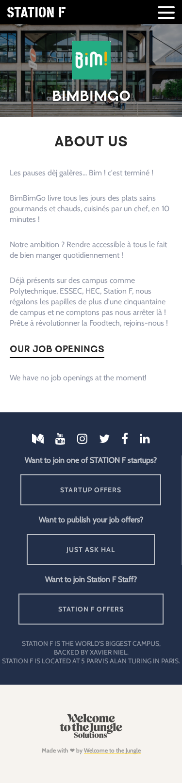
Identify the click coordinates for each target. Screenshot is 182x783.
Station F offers (91, 609)
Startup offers (90, 489)
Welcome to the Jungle (112, 750)
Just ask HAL (90, 549)
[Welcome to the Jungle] (91, 735)
